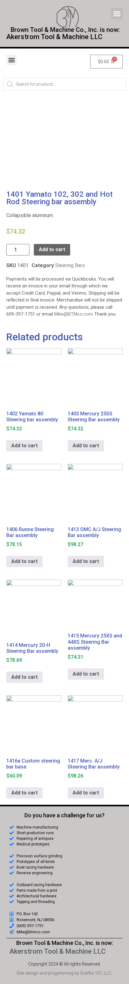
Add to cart (52, 249)
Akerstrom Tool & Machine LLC (54, 37)
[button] (117, 14)
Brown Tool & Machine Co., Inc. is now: (64, 943)
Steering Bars (70, 265)
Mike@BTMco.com (73, 314)
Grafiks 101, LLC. (96, 973)
